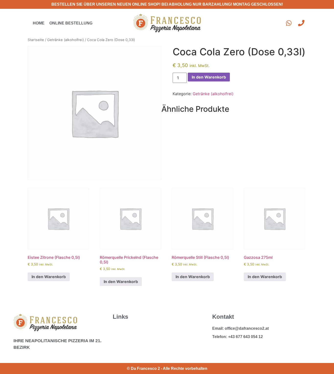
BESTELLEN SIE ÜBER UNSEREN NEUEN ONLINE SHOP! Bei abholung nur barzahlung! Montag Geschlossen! (167, 4)
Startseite (36, 40)
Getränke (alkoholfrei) (65, 40)
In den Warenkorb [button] (49, 276)
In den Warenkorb (209, 77)
